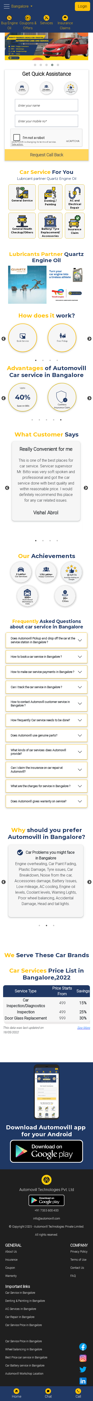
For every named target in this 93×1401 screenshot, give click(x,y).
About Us (11, 1251)
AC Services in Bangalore (20, 1309)
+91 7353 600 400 (46, 1210)
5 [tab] (60, 419)
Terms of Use (78, 1259)
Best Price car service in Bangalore (26, 1357)
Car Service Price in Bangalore (23, 1325)
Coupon (10, 1267)
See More (83, 1027)
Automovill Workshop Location (24, 1373)
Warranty (11, 1276)
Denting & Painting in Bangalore (25, 1301)
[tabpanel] (26, 339)
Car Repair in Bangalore (19, 1317)
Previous (3, 339)
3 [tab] (50, 360)
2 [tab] (43, 360)
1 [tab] (35, 360)
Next (89, 339)
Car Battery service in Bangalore (24, 1365)
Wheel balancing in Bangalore (23, 1349)
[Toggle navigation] (6, 6)
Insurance (11, 1259)
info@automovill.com (46, 1218)
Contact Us (77, 1267)
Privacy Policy (79, 1251)
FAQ (73, 1276)
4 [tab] (57, 360)
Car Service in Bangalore (20, 1292)
